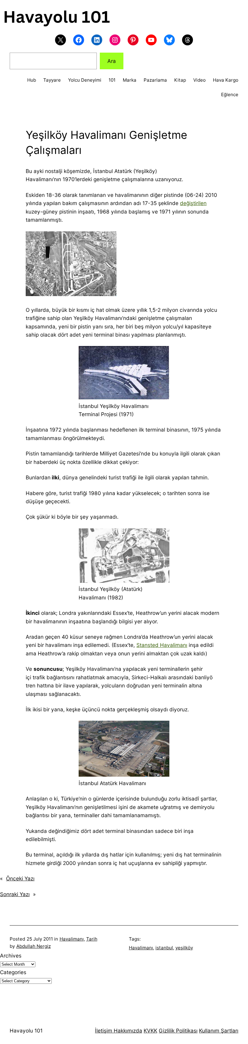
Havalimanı (72, 939)
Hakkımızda (127, 1030)
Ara (111, 61)
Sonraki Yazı (15, 894)
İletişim (103, 1030)
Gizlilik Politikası (178, 1030)
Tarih (91, 939)
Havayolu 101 (26, 1030)
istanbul (164, 948)
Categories (13, 972)
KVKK (150, 1030)
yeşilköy (184, 948)
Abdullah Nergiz (33, 946)
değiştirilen (193, 203)
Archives (10, 955)
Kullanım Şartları (218, 1030)
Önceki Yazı (20, 878)
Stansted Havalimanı (161, 645)
